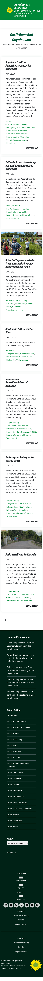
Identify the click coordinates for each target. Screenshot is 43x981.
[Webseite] (5, 905)
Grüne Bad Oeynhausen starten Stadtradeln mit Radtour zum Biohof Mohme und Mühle (20, 263)
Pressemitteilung (18, 206)
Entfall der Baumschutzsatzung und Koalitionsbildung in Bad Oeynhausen (21, 165)
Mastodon (11, 852)
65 (38, 621)
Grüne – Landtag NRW (16, 721)
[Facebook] (27, 905)
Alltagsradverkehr (12, 354)
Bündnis (9, 212)
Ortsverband (10, 300)
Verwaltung (29, 601)
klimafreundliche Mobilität (16, 357)
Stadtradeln (17, 307)
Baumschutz (25, 124)
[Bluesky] (16, 905)
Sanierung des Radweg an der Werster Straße (20, 459)
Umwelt (9, 140)
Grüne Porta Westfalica (17, 802)
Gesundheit (22, 127)
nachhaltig (23, 215)
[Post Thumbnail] (21, 243)
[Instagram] (21, 905)
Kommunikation (12, 215)
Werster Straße (11, 516)
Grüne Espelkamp (14, 739)
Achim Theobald (14, 655)
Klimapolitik (23, 131)
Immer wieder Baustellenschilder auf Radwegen (17, 382)
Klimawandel (22, 134)
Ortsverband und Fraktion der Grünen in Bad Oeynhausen (27, 13)
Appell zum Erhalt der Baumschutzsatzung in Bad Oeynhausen (18, 65)
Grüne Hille (12, 745)
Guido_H (10, 667)
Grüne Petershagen (15, 796)
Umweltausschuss (20, 140)
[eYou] (37, 905)
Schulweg (17, 435)
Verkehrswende (22, 360)
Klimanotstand (11, 131)
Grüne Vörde (12, 826)
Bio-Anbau (10, 304)
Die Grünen (12, 715)
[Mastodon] (11, 905)
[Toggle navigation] (39, 24)
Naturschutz (25, 137)
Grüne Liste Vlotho (15, 772)
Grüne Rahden (13, 814)
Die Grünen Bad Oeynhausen (22, 6)
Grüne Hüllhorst (14, 751)
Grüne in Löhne (13, 757)
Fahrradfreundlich (27, 354)
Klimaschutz (10, 134)
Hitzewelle (32, 127)
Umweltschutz (11, 143)
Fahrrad (30, 304)
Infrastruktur (10, 432)
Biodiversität (20, 304)
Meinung (16, 422)
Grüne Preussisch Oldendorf (19, 808)
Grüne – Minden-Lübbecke (18, 727)
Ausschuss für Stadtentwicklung (17, 426)
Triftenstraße (11, 601)
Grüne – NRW (13, 733)
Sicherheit (27, 435)
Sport (30, 357)
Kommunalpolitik (12, 137)
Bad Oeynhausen (12, 124)
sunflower (19, 966)
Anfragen (9, 422)
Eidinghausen (11, 429)
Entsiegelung (11, 127)
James (9, 642)
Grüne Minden (13, 784)
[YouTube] (32, 905)
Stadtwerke (29, 513)
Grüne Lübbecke (14, 778)
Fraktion (8, 121)
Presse (31, 215)
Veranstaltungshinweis (14, 310)
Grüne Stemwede (14, 820)
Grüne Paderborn (14, 790)
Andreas (10, 679)
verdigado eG (16, 968)
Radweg (9, 435)
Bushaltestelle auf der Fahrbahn (21, 554)
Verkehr (20, 601)
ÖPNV (18, 598)
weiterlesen (31, 148)
